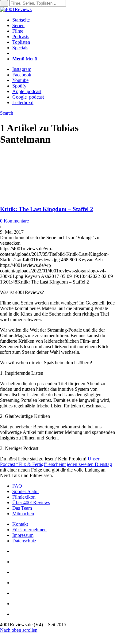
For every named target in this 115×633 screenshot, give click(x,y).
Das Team (22, 508)
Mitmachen (23, 513)
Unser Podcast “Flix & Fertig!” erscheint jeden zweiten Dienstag (56, 461)
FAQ (17, 485)
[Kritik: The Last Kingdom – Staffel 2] (40, 197)
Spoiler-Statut (25, 491)
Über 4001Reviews (31, 502)
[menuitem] (63, 20)
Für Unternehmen (29, 529)
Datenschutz (24, 540)
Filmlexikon (24, 497)
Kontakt (20, 524)
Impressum (22, 535)
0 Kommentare (14, 220)
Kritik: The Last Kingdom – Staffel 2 (46, 209)
